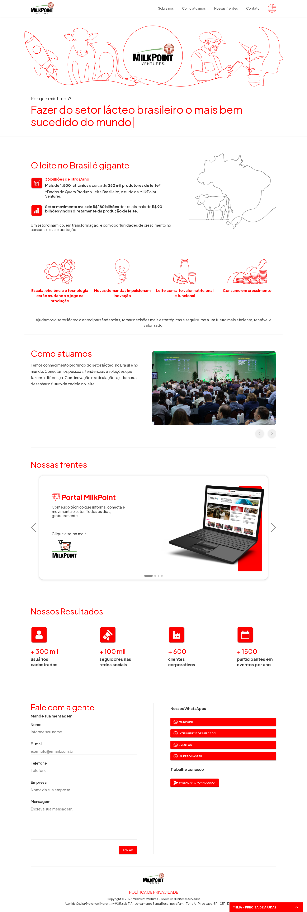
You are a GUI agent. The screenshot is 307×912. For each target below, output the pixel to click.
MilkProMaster (190, 756)
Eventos (185, 744)
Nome (36, 724)
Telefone (39, 763)
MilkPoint (186, 722)
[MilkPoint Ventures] (270, 8)
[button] (33, 527)
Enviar (128, 850)
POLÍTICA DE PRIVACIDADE (153, 892)
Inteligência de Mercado (197, 733)
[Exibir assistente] (297, 907)
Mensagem (40, 801)
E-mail (36, 744)
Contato (253, 8)
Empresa (39, 782)
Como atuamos (194, 8)
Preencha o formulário (197, 782)
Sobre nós (166, 8)
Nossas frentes (226, 8)
